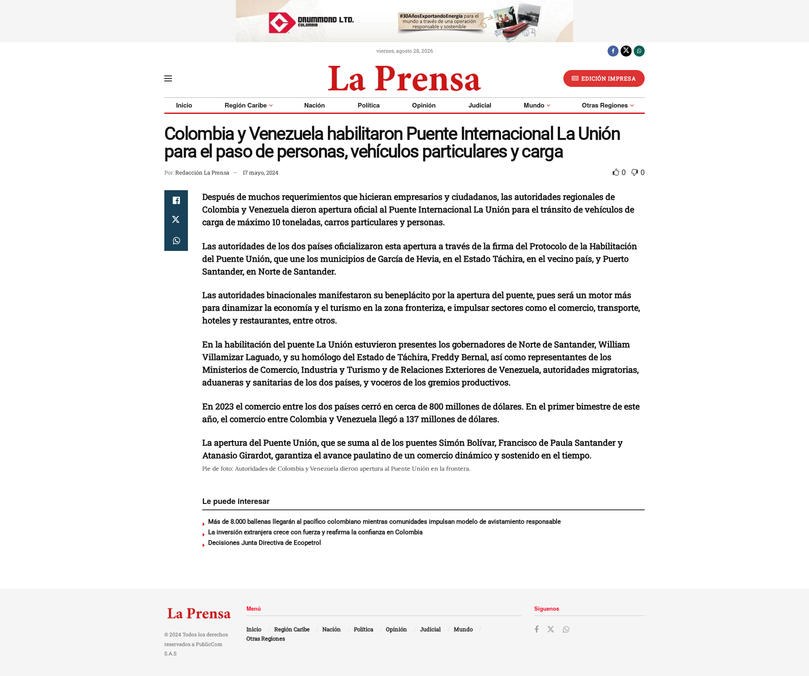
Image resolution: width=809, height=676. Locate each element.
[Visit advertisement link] (404, 21)
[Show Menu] (168, 78)
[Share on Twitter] (176, 220)
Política (369, 105)
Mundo (534, 105)
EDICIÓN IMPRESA (608, 78)
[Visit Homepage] (404, 78)
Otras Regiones (605, 105)
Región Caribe (246, 105)
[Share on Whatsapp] (176, 241)
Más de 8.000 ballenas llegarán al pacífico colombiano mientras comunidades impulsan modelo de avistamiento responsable (386, 521)
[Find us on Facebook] (613, 50)
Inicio (184, 105)
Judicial (480, 105)
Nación (314, 105)
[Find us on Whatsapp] (639, 50)
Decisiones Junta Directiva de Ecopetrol (264, 543)
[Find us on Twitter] (626, 50)
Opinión (424, 105)
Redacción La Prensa (202, 172)
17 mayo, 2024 (261, 172)
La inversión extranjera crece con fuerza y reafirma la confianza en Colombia (315, 532)
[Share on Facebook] (176, 200)
